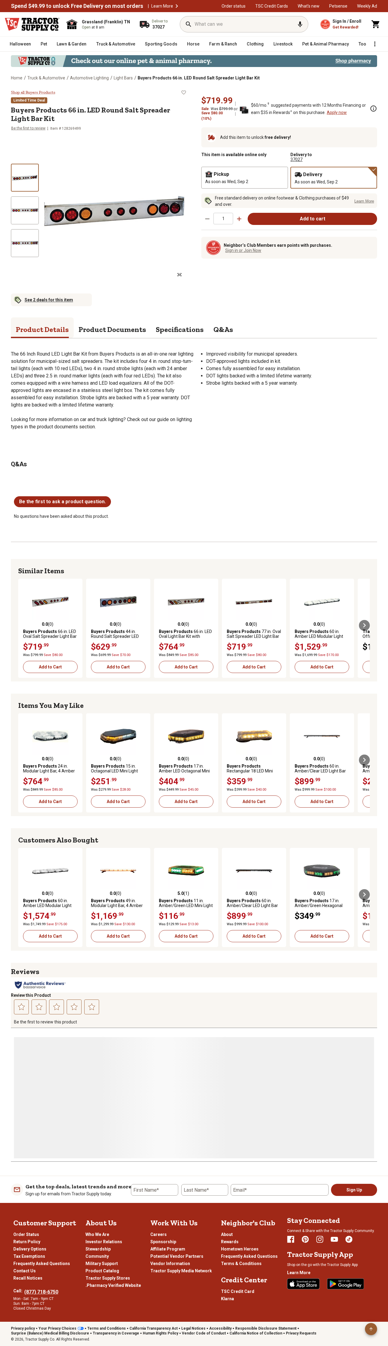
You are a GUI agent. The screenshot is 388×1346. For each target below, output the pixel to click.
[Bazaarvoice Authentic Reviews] (40, 984)
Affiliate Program (167, 1249)
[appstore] (303, 1283)
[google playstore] (345, 1283)
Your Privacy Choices (57, 1328)
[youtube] (334, 1239)
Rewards (230, 1241)
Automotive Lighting (89, 77)
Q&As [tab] (223, 329)
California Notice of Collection (255, 1333)
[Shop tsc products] (194, 61)
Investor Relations (103, 1241)
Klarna (227, 1298)
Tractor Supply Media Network (181, 1270)
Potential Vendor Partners (176, 1256)
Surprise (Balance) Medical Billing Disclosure (50, 1333)
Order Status (26, 1234)
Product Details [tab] (42, 329)
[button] (176, 6)
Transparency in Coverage (116, 1333)
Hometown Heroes (240, 1249)
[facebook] (290, 1239)
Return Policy (26, 1241)
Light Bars (123, 77)
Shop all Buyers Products (33, 92)
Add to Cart (50, 667)
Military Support (101, 1263)
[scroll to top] (371, 1329)
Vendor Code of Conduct (204, 1333)
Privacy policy (23, 1328)
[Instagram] (319, 1239)
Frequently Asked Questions (41, 1263)
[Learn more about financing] (373, 108)
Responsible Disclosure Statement (265, 1328)
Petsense (338, 6)
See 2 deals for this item (49, 299)
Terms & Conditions (241, 1263)
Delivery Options (29, 1249)
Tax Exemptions (29, 1256)
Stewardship (98, 1249)
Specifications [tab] (180, 329)
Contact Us (24, 1270)
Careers (158, 1234)
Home (16, 77)
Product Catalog (102, 1270)
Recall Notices (27, 1278)
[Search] (188, 24)
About (227, 1234)
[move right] (364, 625)
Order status (234, 6)
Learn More (162, 6)
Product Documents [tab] (112, 329)
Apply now (337, 112)
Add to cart (312, 219)
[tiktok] (349, 1239)
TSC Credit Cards (271, 6)
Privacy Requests (301, 1333)
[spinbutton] (223, 218)
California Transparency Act (153, 1328)
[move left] (23, 625)
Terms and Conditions (106, 1328)
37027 (296, 159)
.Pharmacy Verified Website (113, 1285)
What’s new (308, 6)
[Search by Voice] (300, 24)
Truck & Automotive (46, 77)
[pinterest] (305, 1239)
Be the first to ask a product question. (62, 501)
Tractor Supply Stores (107, 1278)
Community (97, 1256)
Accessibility (220, 1328)
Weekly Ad (367, 6)
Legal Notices (193, 1328)
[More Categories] (374, 44)
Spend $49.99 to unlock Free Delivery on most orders (77, 6)
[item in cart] (376, 24)
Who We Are (97, 1234)
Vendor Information (170, 1263)
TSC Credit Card (237, 1291)
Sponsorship (163, 1241)
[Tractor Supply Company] (32, 24)
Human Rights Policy (160, 1333)
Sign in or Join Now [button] (243, 250)
